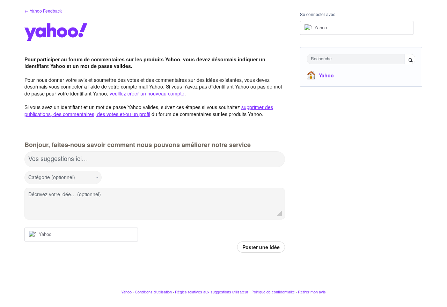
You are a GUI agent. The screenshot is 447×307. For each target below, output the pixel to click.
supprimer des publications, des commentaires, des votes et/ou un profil (148, 110)
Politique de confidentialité (273, 291)
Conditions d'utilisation (153, 291)
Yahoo (326, 75)
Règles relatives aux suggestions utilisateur (211, 291)
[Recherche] (409, 59)
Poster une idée (261, 247)
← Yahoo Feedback (43, 11)
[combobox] (357, 59)
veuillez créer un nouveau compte (147, 93)
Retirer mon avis (312, 291)
